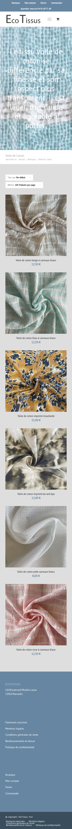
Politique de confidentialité (19, 747)
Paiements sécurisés (16, 722)
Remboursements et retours (20, 741)
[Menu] (49, 19)
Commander (56, 3)
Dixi (31, 817)
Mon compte (30, 3)
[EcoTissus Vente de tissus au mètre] (29, 19)
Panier (43, 3)
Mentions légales (14, 728)
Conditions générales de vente (21, 734)
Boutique (16, 3)
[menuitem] (16, 3)
